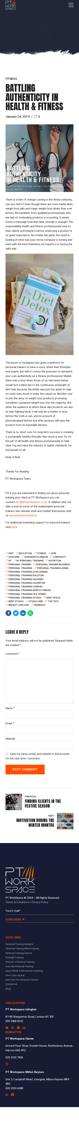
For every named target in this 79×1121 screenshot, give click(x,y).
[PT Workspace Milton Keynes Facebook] (12, 1094)
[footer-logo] (20, 879)
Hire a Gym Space (15, 975)
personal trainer (19, 564)
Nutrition (55, 560)
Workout (40, 605)
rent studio (16, 601)
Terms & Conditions (18, 902)
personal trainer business (53, 564)
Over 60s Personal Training (19, 966)
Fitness (11, 79)
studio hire (35, 601)
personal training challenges (28, 571)
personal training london (25, 586)
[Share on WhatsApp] (30, 613)
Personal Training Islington (19, 944)
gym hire (13, 557)
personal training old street (27, 594)
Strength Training (15, 957)
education (25, 553)
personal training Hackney (26, 579)
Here (14, 527)
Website (10, 738)
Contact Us (11, 984)
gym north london (36, 557)
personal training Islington (26, 583)
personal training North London (29, 590)
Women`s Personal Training (20, 961)
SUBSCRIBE (13, 919)
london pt (59, 557)
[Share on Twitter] (16, 613)
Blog (8, 988)
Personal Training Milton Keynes (22, 948)
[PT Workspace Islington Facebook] (7, 1027)
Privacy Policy (40, 902)
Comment (13, 653)
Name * (10, 708)
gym (53, 553)
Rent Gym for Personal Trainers (22, 979)
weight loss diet (18, 605)
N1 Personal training (30, 560)
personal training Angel (53, 568)
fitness (41, 553)
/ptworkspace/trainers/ (23, 515)
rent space (53, 597)
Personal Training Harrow (19, 953)
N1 (9, 560)
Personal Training (20, 568)
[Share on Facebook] (8, 613)
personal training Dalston (26, 575)
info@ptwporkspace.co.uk (31, 502)
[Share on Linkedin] (23, 613)
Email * (10, 723)
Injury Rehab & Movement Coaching (24, 970)
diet (11, 553)
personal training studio (24, 597)
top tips (53, 601)
